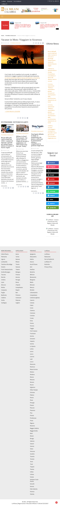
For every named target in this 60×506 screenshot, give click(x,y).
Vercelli (32, 484)
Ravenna (32, 426)
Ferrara (32, 326)
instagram (52, 167)
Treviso (32, 469)
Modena (32, 374)
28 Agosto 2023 (5, 43)
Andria (32, 259)
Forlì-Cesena (33, 331)
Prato (31, 420)
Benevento (33, 277)
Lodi (31, 359)
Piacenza (32, 410)
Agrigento (33, 254)
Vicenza (32, 491)
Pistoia (32, 415)
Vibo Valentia (33, 489)
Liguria (3, 259)
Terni (31, 461)
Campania (4, 290)
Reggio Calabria (34, 428)
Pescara (32, 408)
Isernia (32, 344)
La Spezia (32, 346)
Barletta (32, 272)
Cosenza (32, 310)
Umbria (3, 280)
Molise (3, 287)
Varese (32, 477)
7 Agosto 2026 (20, 149)
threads (52, 175)
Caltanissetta (33, 292)
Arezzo (32, 262)
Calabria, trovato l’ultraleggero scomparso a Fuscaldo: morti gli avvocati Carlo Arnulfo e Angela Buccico (23, 26)
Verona (32, 486)
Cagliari (18, 303)
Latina (31, 349)
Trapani (32, 467)
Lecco (31, 354)
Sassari (32, 444)
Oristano (32, 392)
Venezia (18, 267)
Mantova (32, 367)
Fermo (32, 323)
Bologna (18, 272)
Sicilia (3, 300)
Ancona (18, 277)
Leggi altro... (4, 186)
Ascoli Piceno (33, 264)
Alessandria (33, 257)
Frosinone (33, 333)
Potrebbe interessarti (16, 43)
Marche (3, 277)
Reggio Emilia (34, 431)
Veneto (3, 267)
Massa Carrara (34, 369)
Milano (17, 262)
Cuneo (32, 318)
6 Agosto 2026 (35, 148)
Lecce (31, 351)
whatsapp (52, 191)
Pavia (31, 400)
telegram (52, 195)
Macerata (32, 364)
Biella (31, 282)
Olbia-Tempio (34, 390)
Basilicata (4, 295)
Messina (32, 379)
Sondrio (32, 454)
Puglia (3, 292)
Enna (31, 321)
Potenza (18, 295)
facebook (52, 162)
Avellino (32, 269)
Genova (18, 259)
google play (53, 207)
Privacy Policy (48, 267)
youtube (52, 179)
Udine (31, 472)
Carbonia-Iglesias (35, 298)
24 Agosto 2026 (5, 150)
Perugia (18, 280)
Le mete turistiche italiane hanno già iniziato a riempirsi (22, 78)
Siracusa (32, 451)
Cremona (32, 313)
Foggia (32, 328)
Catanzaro (18, 298)
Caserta (32, 300)
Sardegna (4, 303)
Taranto (32, 456)
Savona (32, 446)
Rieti (31, 433)
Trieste (18, 269)
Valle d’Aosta (4, 254)
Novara (32, 382)
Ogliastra (32, 387)
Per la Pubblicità (17, 1)
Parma (32, 397)
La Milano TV (4, 4)
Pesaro (32, 405)
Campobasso (19, 287)
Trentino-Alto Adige (6, 264)
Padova (32, 395)
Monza (32, 377)
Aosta (17, 254)
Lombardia (4, 262)
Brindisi (32, 290)
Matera (32, 372)
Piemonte (4, 257)
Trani (31, 464)
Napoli (17, 290)
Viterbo (32, 494)
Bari (17, 292)
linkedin (52, 187)
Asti (31, 267)
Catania (32, 303)
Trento (17, 264)
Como (31, 308)
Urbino (32, 474)
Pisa (31, 413)
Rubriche (47, 264)
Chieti (31, 305)
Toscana (3, 274)
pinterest (52, 183)
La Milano (4, 1)
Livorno (32, 356)
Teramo (32, 459)
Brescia (32, 287)
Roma (17, 282)
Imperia (32, 341)
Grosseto (32, 339)
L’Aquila (18, 285)
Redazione (9, 1)
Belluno (32, 274)
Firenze (18, 274)
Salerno (32, 441)
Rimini (32, 436)
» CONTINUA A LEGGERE (12, 111)
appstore (52, 203)
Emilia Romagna (5, 272)
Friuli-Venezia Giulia (6, 269)
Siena (31, 449)
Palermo (18, 300)
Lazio (2, 282)
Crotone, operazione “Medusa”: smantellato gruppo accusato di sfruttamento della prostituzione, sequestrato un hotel (52, 93)
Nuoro (32, 385)
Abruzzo (3, 285)
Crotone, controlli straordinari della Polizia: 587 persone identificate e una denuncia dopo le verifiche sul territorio (49, 26)
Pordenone (33, 418)
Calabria (3, 298)
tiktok (51, 199)
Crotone (32, 315)
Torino (17, 257)
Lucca (31, 362)
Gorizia (32, 336)
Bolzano (32, 285)
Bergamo (32, 280)
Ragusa (32, 423)
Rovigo (32, 438)
